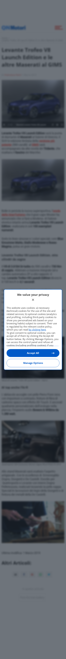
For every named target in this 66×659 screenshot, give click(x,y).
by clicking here (37, 329)
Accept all (33, 353)
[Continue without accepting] (33, 300)
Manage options (33, 362)
